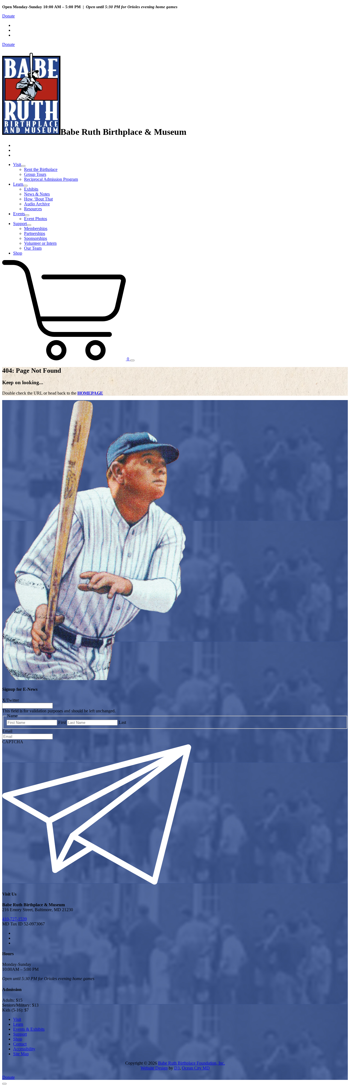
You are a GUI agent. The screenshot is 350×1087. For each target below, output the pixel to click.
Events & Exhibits (29, 1029)
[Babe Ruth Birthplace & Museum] (31, 132)
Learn (18, 184)
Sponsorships (35, 238)
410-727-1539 (14, 919)
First (62, 722)
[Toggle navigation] (132, 360)
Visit (17, 164)
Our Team (33, 248)
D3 (177, 1068)
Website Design (154, 1068)
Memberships (35, 228)
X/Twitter (10, 700)
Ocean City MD (196, 1068)
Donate (8, 16)
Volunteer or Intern (40, 243)
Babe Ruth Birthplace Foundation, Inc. (191, 1063)
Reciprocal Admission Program (51, 179)
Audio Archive (37, 204)
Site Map (21, 1053)
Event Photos (35, 218)
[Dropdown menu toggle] (23, 166)
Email (7, 731)
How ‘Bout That (38, 199)
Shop (17, 253)
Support (20, 223)
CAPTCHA (12, 741)
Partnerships (34, 233)
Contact (20, 1044)
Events (19, 213)
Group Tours (35, 174)
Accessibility (24, 1049)
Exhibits (31, 189)
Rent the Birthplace (40, 169)
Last (122, 722)
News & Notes (37, 194)
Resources (33, 208)
